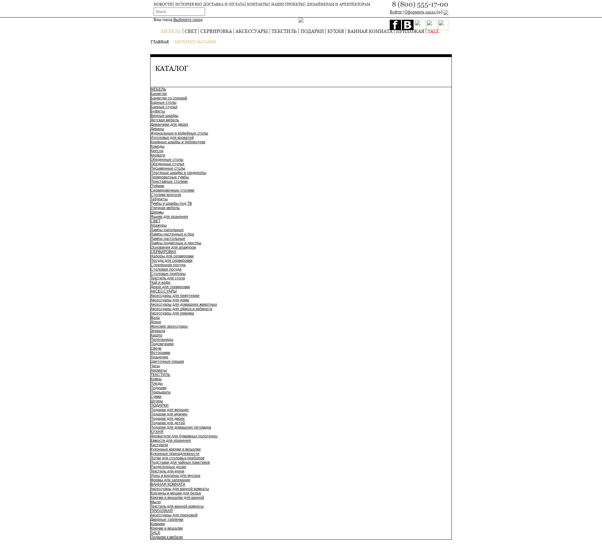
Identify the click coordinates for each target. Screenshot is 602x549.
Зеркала (157, 331)
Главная (159, 42)
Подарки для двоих (167, 418)
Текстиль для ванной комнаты (177, 506)
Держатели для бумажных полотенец (184, 436)
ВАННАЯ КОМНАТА (370, 31)
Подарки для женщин (169, 410)
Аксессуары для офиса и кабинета (181, 309)
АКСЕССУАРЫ (251, 31)
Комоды (157, 146)
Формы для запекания (170, 480)
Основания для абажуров (173, 247)
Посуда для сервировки (171, 260)
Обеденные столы (166, 159)
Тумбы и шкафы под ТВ (171, 203)
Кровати (157, 155)
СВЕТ (191, 31)
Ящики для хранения (169, 216)
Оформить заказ (423, 11)
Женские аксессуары (169, 326)
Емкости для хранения (170, 440)
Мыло (155, 502)
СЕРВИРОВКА (216, 31)
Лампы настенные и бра (172, 234)
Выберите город (188, 20)
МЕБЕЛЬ (171, 31)
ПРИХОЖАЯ (410, 31)
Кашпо (156, 335)
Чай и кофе (160, 282)
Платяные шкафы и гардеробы (178, 173)
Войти (396, 11)
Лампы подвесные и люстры (175, 243)
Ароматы (158, 370)
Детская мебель (164, 120)
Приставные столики (169, 181)
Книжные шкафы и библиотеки (177, 142)
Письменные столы (167, 168)
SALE (433, 31)
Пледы (156, 383)
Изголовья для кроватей (172, 137)
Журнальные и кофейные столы (179, 133)
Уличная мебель (165, 208)
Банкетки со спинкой (168, 98)
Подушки (158, 388)
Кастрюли (159, 445)
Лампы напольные (167, 230)
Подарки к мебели (166, 537)
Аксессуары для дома (169, 300)
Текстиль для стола (167, 278)
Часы (155, 366)
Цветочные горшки (167, 361)
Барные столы (163, 102)
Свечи (155, 348)
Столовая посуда (166, 269)
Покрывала (160, 392)
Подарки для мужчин (168, 414)
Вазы (155, 317)
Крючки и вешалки (166, 528)
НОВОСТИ (163, 4)
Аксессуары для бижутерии (174, 295)
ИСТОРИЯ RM (188, 4)
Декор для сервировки (170, 287)
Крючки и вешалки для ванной (177, 497)
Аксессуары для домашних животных (183, 304)
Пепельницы (161, 339)
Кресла (156, 151)
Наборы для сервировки (172, 256)
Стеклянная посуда (168, 265)
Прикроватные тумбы (169, 177)
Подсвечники (162, 344)
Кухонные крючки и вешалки (175, 449)
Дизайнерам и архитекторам (338, 4)
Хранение (159, 357)
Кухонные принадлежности (174, 453)
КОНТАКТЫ (258, 4)
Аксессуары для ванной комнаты (179, 489)
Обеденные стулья (167, 164)
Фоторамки (160, 353)
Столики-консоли (165, 195)
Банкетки (158, 94)
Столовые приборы (168, 274)
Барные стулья (163, 107)
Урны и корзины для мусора (175, 475)
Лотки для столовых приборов (177, 458)
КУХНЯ (335, 31)
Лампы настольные (167, 238)
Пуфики (157, 186)
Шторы (156, 401)
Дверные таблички (166, 519)
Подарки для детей (167, 423)
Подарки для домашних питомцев (180, 427)
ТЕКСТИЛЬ (284, 31)
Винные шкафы (164, 115)
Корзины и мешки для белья (175, 493)
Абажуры (158, 225)
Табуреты (159, 199)
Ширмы (157, 212)
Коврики (157, 524)
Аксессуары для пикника (172, 313)
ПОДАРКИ (312, 31)
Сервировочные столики (172, 190)
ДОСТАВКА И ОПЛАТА (224, 4)
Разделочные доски (168, 467)
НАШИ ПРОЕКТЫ (287, 4)
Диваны (157, 129)
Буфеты (157, 111)
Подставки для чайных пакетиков (180, 462)
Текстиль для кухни (167, 471)
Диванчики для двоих (169, 124)
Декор (155, 322)
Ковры (156, 379)
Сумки (155, 396)
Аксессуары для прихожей (174, 515)
